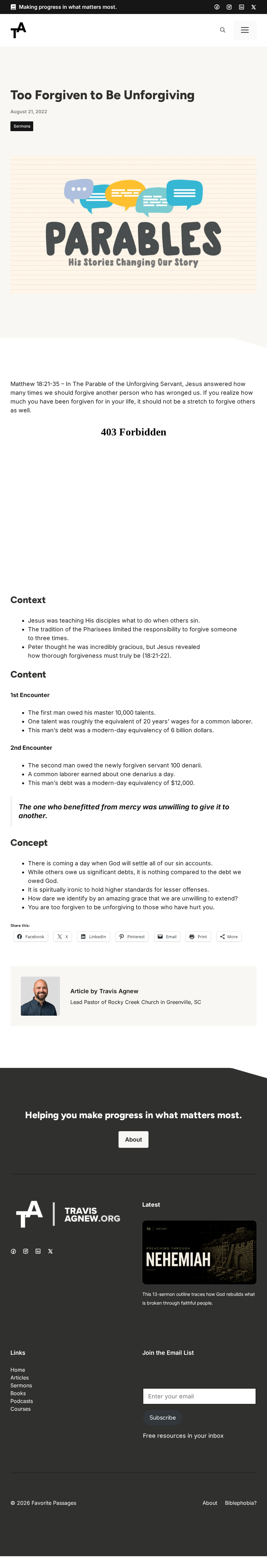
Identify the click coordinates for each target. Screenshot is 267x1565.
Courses (20, 1409)
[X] (254, 7)
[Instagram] (229, 7)
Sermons (22, 126)
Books (18, 1393)
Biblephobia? (241, 1503)
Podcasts (21, 1401)
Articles (19, 1377)
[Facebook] (217, 7)
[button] (222, 30)
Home (17, 1369)
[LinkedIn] (242, 7)
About (133, 1139)
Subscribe (162, 1417)
